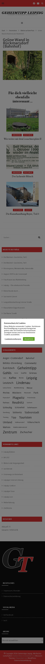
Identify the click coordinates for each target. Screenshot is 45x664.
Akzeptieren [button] (28, 339)
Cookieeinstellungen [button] (13, 339)
